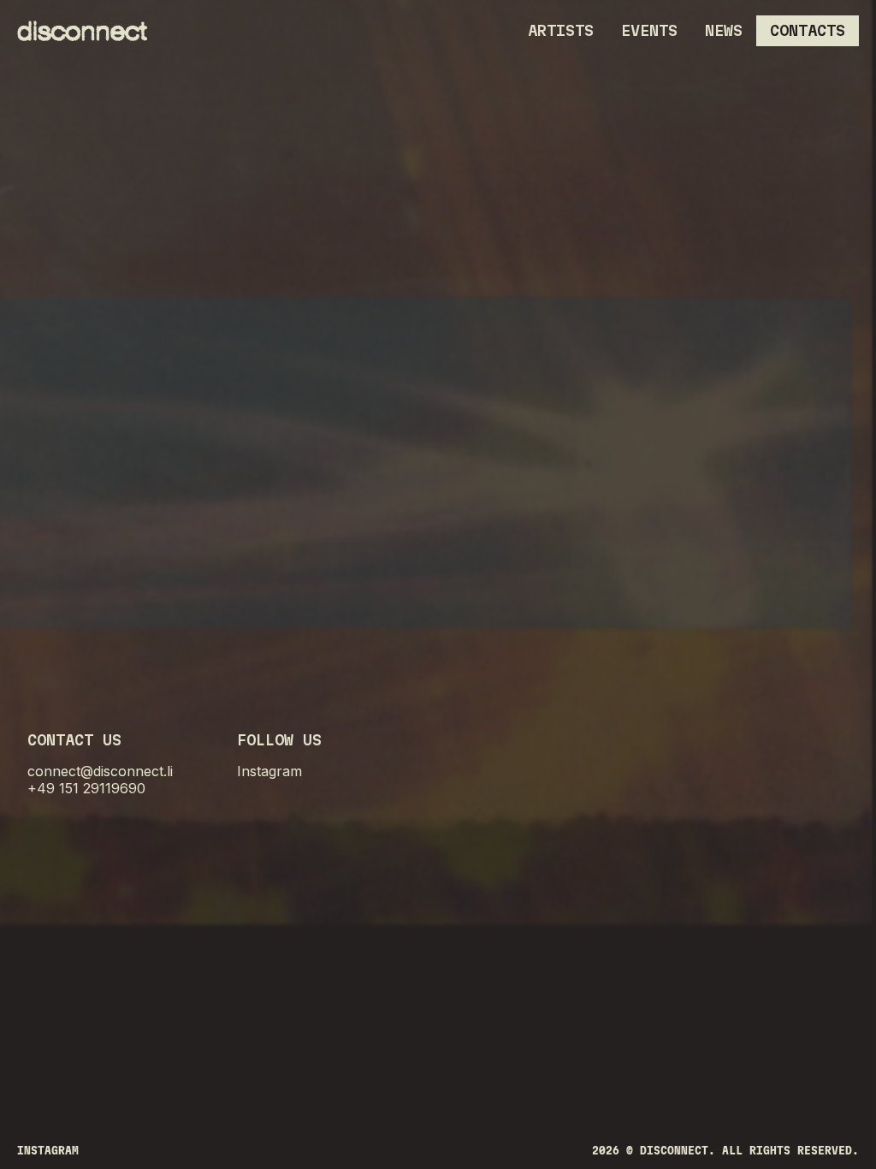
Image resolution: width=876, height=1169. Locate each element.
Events (649, 30)
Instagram (269, 771)
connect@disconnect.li (100, 771)
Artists (561, 30)
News (724, 30)
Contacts (807, 30)
